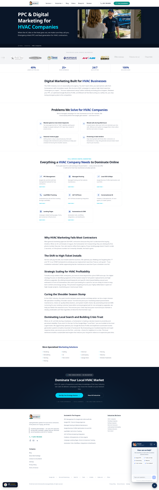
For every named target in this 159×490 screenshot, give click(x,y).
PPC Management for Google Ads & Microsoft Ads (78, 419)
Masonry (102, 355)
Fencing (102, 352)
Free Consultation (123, 3)
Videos (73, 3)
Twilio (83, 477)
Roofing (64, 352)
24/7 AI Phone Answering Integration (74, 434)
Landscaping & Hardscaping (114, 427)
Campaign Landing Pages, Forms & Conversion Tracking (79, 440)
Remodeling (47, 355)
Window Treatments (105, 358)
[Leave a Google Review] (37, 441)
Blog (67, 3)
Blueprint (81, 3)
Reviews (89, 3)
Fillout (108, 477)
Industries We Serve (114, 415)
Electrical (83, 352)
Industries (58, 3)
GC (63, 355)
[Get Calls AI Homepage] (34, 3)
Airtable (91, 477)
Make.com (100, 477)
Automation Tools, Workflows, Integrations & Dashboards (80, 443)
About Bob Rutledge (34, 456)
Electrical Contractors (113, 425)
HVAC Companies (112, 419)
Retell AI (76, 477)
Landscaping (84, 355)
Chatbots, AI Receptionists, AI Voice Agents (76, 437)
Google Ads (52, 477)
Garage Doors (85, 358)
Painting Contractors (112, 429)
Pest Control (65, 358)
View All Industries (94, 395)
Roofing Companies (112, 423)
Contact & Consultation (35, 459)
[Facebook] (30, 441)
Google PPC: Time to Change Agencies (74, 422)
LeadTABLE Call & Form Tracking (73, 431)
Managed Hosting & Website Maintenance (76, 425)
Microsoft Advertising (64, 477)
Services (48, 3)
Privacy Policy (33, 465)
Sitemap (31, 462)
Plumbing (46, 352)
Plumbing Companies (112, 421)
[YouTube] (33, 441)
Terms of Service (33, 467)
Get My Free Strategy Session (68, 395)
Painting (46, 358)
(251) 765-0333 (106, 3)
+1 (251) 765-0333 (36, 437)
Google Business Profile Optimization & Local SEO (77, 428)
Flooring (46, 361)
